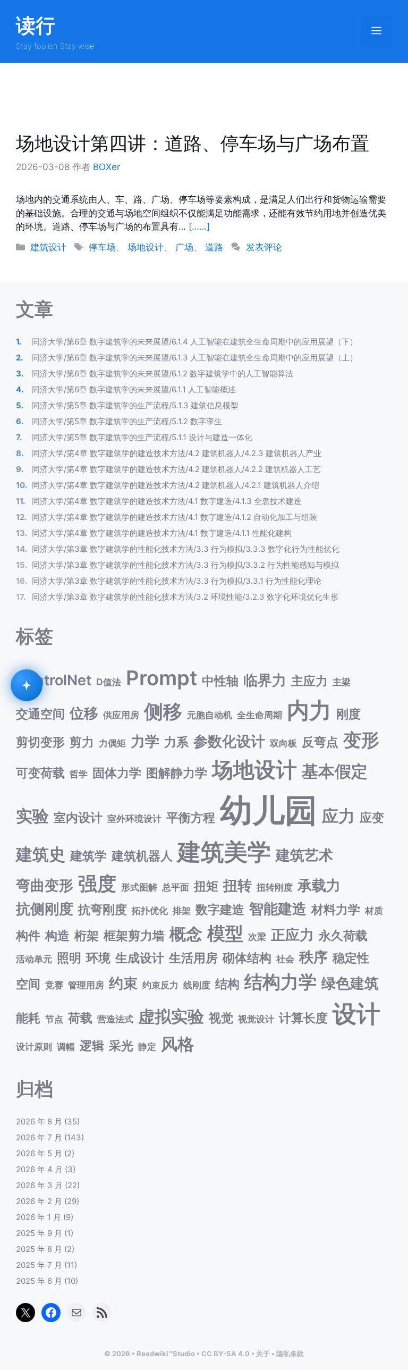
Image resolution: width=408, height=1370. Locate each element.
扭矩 (206, 886)
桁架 (86, 935)
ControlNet (53, 680)
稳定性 (351, 958)
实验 (32, 816)
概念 (185, 934)
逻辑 (92, 1045)
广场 (184, 247)
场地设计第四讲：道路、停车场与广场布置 (192, 143)
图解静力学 (176, 773)
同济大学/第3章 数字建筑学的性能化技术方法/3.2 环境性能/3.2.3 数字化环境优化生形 (185, 597)
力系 (176, 742)
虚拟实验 (171, 1016)
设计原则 (34, 1046)
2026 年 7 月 (39, 1137)
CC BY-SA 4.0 (225, 1353)
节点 (54, 1018)
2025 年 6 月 (39, 1281)
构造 (57, 935)
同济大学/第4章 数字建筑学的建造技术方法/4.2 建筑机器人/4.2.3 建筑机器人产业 (176, 453)
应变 (372, 817)
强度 (97, 883)
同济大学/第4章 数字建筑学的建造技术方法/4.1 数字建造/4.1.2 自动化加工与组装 (174, 517)
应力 (338, 816)
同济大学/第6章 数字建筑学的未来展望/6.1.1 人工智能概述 (134, 389)
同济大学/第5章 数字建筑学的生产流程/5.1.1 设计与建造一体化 (142, 437)
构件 (28, 935)
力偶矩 (112, 743)
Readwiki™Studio (166, 1353)
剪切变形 (40, 742)
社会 (285, 958)
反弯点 (320, 742)
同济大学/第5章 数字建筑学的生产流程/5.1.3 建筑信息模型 (135, 405)
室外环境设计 (134, 818)
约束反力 (160, 984)
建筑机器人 (142, 855)
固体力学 (116, 773)
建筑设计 (48, 247)
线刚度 (196, 984)
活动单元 (34, 958)
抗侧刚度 (44, 909)
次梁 (257, 936)
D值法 (108, 681)
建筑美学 (224, 852)
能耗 (28, 1018)
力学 (145, 741)
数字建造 (220, 909)
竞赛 (54, 984)
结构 (227, 984)
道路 (214, 247)
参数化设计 (229, 741)
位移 (84, 713)
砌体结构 (247, 958)
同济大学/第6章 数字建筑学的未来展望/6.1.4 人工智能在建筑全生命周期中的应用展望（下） (195, 342)
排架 (182, 910)
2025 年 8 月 (39, 1249)
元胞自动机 (209, 714)
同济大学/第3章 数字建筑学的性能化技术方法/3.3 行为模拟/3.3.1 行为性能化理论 (176, 581)
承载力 (319, 885)
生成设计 (139, 958)
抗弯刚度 (102, 909)
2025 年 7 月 (39, 1265)
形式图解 (139, 887)
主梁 (342, 681)
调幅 (66, 1046)
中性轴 (220, 681)
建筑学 (88, 855)
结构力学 (280, 982)
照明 (69, 958)
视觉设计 (256, 1018)
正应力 (292, 935)
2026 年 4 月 (39, 1169)
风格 (177, 1044)
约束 (123, 983)
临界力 (264, 680)
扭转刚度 (275, 887)
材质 (374, 910)
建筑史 (40, 854)
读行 (35, 25)
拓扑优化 (150, 910)
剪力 (82, 742)
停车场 (102, 247)
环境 (98, 958)
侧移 (163, 711)
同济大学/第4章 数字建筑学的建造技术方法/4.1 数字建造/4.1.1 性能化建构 (162, 533)
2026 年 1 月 (38, 1217)
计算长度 (303, 1018)
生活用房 (193, 958)
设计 (356, 1013)
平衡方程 (190, 817)
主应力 (309, 681)
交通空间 (40, 714)
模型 (225, 933)
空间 (28, 984)
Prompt (161, 678)
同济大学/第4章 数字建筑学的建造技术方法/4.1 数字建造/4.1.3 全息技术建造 (167, 501)
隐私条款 (290, 1353)
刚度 (348, 714)
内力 (309, 710)
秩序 (313, 957)
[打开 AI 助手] (26, 685)
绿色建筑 (350, 983)
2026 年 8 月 (39, 1121)
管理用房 (86, 984)
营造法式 (115, 1018)
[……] (199, 226)
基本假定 (335, 771)
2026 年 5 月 (39, 1153)
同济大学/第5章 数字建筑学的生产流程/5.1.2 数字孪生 (127, 421)
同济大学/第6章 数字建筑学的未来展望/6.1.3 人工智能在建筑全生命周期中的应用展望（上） (195, 357)
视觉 (221, 1018)
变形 (361, 740)
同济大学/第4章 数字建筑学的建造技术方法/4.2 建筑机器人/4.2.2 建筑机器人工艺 (176, 469)
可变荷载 (40, 773)
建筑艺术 (304, 855)
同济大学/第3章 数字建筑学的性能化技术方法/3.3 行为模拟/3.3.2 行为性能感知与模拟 (185, 565)
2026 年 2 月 (39, 1201)
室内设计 (78, 817)
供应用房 (121, 714)
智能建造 (278, 909)
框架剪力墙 (134, 935)
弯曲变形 (44, 885)
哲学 (79, 773)
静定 (147, 1046)
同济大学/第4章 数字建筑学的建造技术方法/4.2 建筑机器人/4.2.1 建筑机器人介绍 (175, 485)
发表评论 (264, 247)
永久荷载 (343, 935)
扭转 (237, 885)
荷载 (80, 1018)
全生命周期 (259, 714)
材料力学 (335, 909)
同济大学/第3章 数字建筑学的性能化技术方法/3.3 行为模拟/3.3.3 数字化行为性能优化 (185, 549)
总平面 (175, 887)
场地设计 (146, 247)
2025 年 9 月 (39, 1233)
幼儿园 (268, 810)
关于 (263, 1353)
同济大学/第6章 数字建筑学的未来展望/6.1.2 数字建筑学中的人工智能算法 (162, 373)
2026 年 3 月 (39, 1185)
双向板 (283, 743)
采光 (121, 1045)
